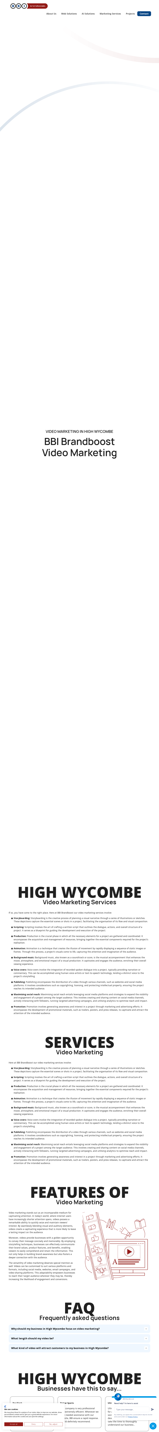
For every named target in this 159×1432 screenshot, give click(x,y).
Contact (144, 13)
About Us (51, 13)
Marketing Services (110, 13)
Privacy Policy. (133, 1417)
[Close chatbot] (153, 1426)
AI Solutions (88, 13)
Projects (130, 13)
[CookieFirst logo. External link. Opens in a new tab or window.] (5, 1406)
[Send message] (152, 1409)
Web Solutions (69, 13)
